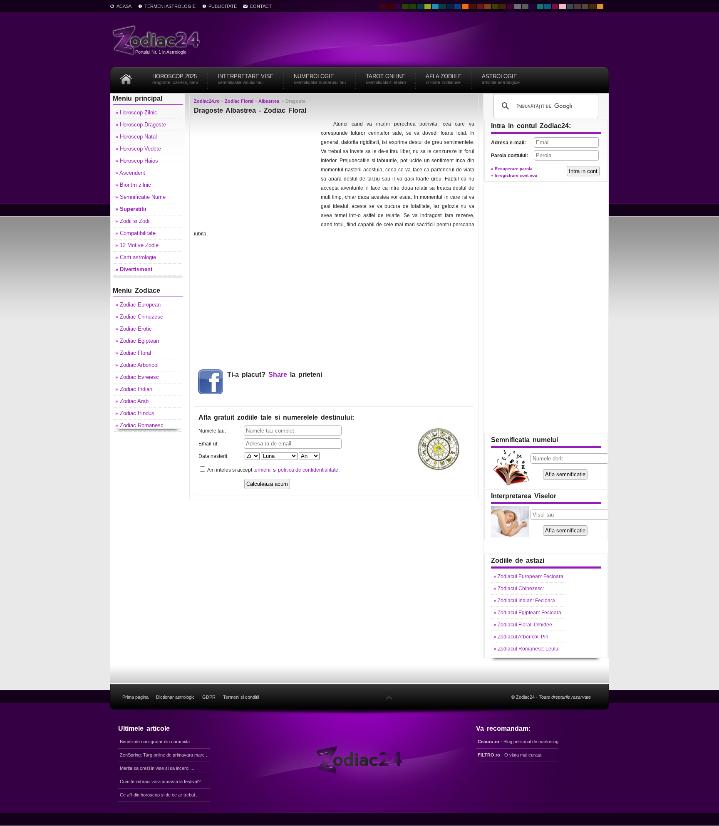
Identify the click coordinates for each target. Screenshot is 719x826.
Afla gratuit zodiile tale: (276, 417)
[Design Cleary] (547, 6)
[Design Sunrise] (600, 6)
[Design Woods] (412, 6)
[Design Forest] (495, 6)
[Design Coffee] (502, 6)
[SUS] (389, 697)
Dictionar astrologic (175, 697)
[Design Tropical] (442, 6)
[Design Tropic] (420, 6)
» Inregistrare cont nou (514, 175)
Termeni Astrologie (170, 6)
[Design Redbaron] (390, 6)
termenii (262, 470)
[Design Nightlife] (532, 6)
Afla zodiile (444, 79)
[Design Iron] (570, 6)
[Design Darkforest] (405, 6)
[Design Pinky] (555, 6)
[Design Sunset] (487, 6)
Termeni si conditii (241, 697)
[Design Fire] (465, 6)
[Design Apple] (427, 6)
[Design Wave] (540, 6)
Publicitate (222, 6)
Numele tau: (212, 431)
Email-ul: (208, 444)
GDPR (209, 697)
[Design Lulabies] (562, 6)
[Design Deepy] (457, 6)
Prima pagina (135, 697)
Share (277, 374)
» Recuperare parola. (512, 168)
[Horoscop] (126, 76)
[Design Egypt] (577, 6)
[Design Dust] (585, 6)
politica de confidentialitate (308, 470)
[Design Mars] (472, 6)
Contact (261, 6)
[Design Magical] (397, 6)
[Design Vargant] (480, 6)
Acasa (124, 6)
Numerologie (320, 79)
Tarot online (386, 79)
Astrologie (501, 79)
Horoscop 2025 (175, 79)
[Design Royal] (450, 6)
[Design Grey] (525, 6)
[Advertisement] (256, 171)
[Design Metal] (517, 6)
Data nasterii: (213, 456)
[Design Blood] (382, 6)
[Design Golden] (592, 6)
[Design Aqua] (435, 6)
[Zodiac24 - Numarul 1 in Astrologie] (158, 39)
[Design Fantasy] (510, 6)
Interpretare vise (246, 79)
